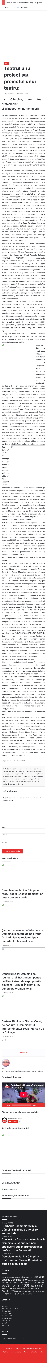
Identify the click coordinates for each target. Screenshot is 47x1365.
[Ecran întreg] (42, 1105)
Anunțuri (5, 1325)
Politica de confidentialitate (12, 1352)
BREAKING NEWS (8, 1309)
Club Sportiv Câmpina (23, 1278)
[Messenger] (5, 1364)
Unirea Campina (25, 1294)
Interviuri (5, 1313)
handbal (7, 1288)
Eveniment (5, 1316)
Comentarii (23, 1052)
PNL (27, 1288)
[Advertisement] (23, 39)
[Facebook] (1, 1364)
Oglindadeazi (9, 94)
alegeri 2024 (15, 1277)
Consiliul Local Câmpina (18, 1282)
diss (3, 1068)
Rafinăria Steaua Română (24, 1291)
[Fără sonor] (39, 1105)
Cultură (4, 1321)
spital (5, 1294)
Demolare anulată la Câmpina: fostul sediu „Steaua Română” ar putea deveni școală (22, 894)
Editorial (4, 1311)
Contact (41, 1352)
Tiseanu (14, 1294)
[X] (2, 1364)
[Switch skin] (44, 8)
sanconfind (40, 1291)
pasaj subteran (19, 1288)
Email (4, 835)
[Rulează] (5, 1105)
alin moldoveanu (30, 1277)
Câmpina (17, 1285)
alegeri (6, 1277)
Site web (5, 842)
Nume (4, 827)
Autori (26, 1352)
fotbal (36, 1285)
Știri (6, 63)
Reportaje (5, 1318)
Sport (4, 1323)
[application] (23, 1094)
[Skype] (4, 1364)
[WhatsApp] (8, 1364)
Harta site (33, 1352)
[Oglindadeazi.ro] (23, 7)
